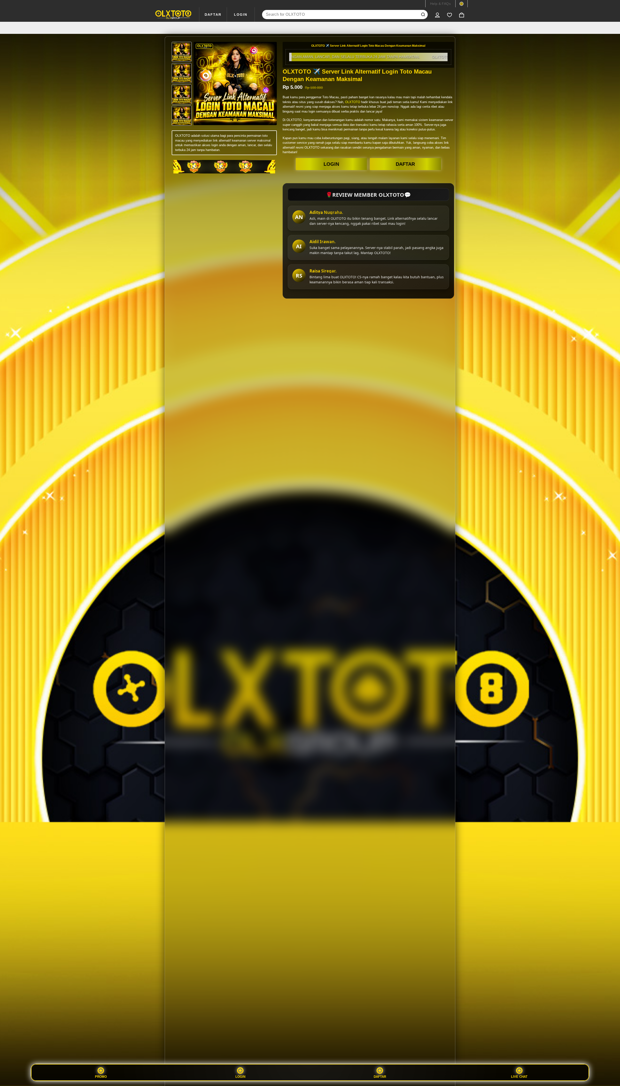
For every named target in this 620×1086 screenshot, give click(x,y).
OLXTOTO (352, 102)
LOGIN (240, 14)
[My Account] (437, 14)
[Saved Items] (449, 14)
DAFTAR (213, 14)
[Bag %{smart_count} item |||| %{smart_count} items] (462, 14)
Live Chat (519, 1076)
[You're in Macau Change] (461, 3)
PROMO (101, 1076)
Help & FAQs (440, 4)
